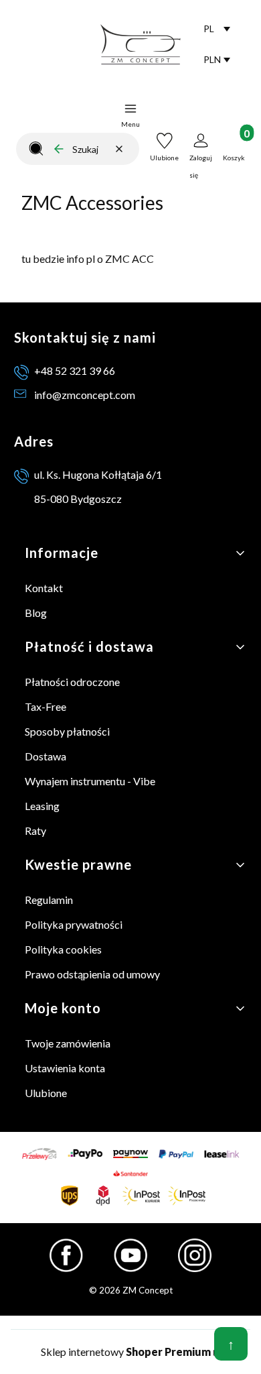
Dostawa (45, 756)
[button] (36, 149)
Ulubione (46, 1092)
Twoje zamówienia (67, 1043)
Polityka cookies (63, 949)
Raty (35, 830)
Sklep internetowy (126, 1351)
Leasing (42, 805)
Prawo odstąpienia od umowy (92, 974)
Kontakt (44, 587)
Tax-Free (45, 706)
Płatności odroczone (72, 681)
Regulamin (49, 899)
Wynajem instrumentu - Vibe (90, 781)
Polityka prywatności (73, 924)
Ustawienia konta (65, 1068)
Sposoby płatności (67, 731)
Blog (36, 612)
